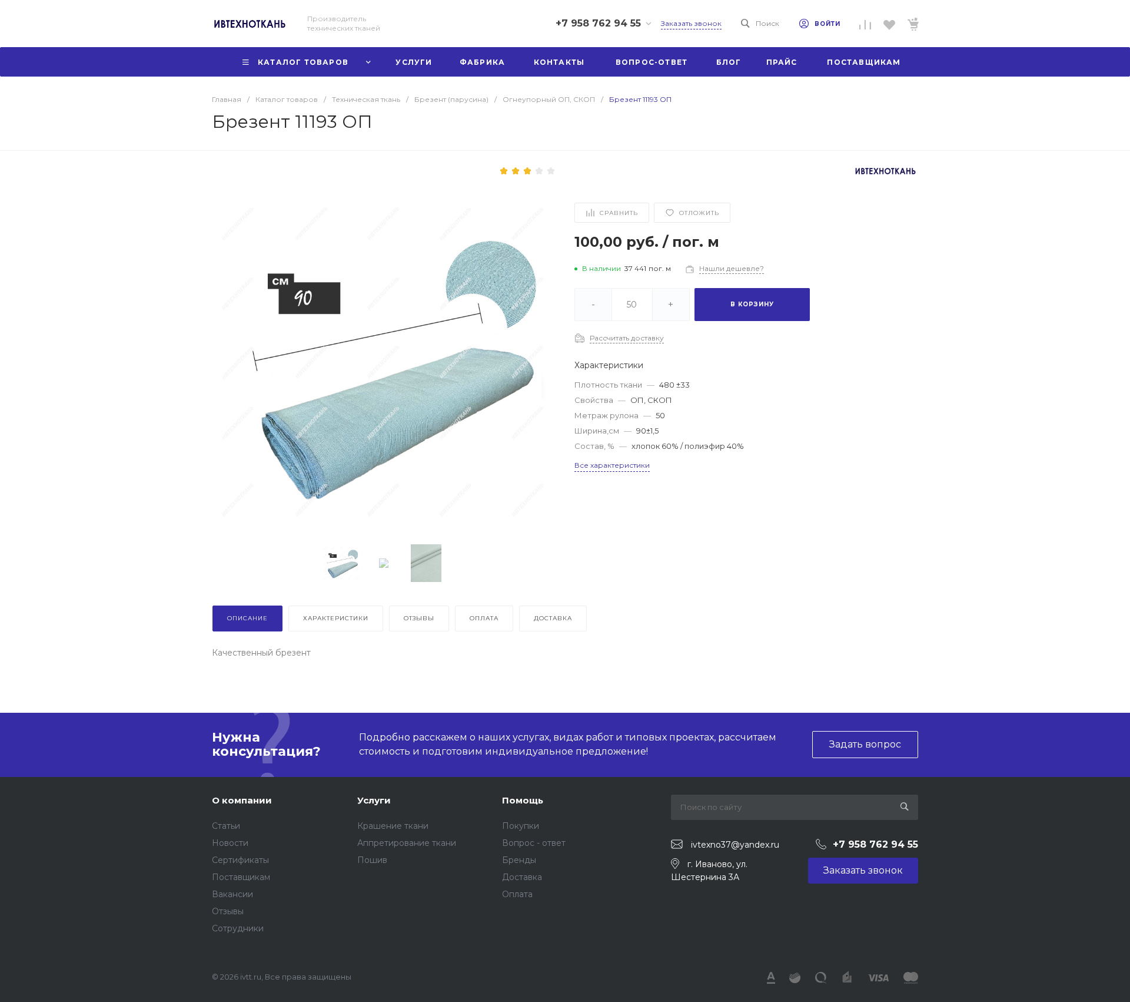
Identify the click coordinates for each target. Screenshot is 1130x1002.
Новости (230, 843)
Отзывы (228, 911)
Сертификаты (240, 860)
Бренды (519, 860)
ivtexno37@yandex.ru (735, 844)
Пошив (372, 860)
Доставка (522, 877)
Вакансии (232, 894)
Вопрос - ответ (534, 843)
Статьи (226, 826)
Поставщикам (241, 877)
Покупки (520, 826)
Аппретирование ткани (406, 843)
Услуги (374, 800)
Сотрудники (238, 928)
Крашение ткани (392, 826)
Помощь (522, 800)
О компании (242, 800)
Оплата (517, 894)
